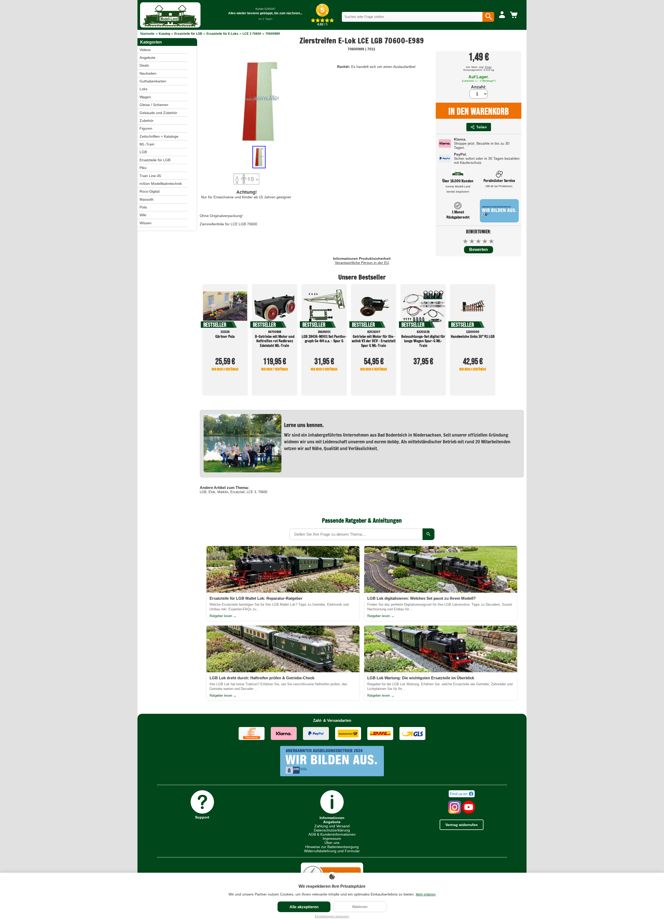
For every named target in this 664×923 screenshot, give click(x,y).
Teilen (481, 127)
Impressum (332, 838)
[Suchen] (488, 17)
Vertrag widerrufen (461, 825)
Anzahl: (478, 87)
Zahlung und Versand (332, 826)
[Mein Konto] (502, 15)
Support (202, 817)
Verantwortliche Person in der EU (362, 263)
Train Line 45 (150, 176)
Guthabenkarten (153, 81)
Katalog (164, 34)
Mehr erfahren (426, 894)
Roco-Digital (150, 191)
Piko (143, 168)
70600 (262, 492)
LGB (203, 492)
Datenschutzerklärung (332, 830)
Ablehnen (360, 907)
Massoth (147, 199)
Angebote (147, 57)
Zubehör (147, 120)
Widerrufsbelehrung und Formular (332, 851)
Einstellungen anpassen (332, 916)
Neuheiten (148, 73)
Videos (145, 50)
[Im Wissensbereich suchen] (428, 534)
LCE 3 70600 (252, 34)
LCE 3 (251, 492)
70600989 (272, 34)
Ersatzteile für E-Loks (222, 34)
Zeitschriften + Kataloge (159, 136)
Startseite (147, 34)
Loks (143, 89)
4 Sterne (485, 241)
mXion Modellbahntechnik (161, 183)
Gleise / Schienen (154, 105)
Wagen (145, 97)
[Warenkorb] (514, 15)
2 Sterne (472, 241)
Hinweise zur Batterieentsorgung (332, 847)
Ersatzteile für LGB (188, 34)
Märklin (222, 492)
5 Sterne (491, 241)
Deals (144, 65)
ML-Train (147, 144)
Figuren (146, 128)
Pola (143, 207)
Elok (212, 492)
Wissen (145, 223)
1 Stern (465, 241)
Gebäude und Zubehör (158, 113)
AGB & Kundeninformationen (332, 834)
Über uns (332, 842)
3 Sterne (478, 241)
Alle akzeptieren (304, 907)
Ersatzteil (237, 492)
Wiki (143, 215)
